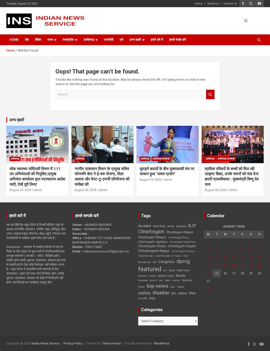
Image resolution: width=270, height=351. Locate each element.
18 (217, 265)
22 (250, 265)
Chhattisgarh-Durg (178, 237)
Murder (181, 276)
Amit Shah (159, 226)
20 (234, 265)
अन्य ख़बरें (16, 119)
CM (154, 262)
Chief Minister (145, 256)
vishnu (144, 292)
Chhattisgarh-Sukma (182, 251)
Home (198, 3)
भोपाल (192, 293)
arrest (170, 226)
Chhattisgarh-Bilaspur (152, 237)
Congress (166, 261)
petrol (153, 280)
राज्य (50, 40)
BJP (192, 225)
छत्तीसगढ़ (89, 40)
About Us (213, 3)
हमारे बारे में (157, 40)
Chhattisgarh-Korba (152, 246)
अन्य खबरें (135, 40)
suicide (176, 280)
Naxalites (143, 280)
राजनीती (108, 40)
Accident (144, 226)
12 (225, 258)
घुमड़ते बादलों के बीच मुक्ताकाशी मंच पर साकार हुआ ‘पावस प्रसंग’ (167, 171)
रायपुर (152, 298)
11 (217, 258)
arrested (181, 226)
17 (208, 265)
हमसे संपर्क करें (177, 40)
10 (208, 258)
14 (242, 258)
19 (225, 265)
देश (27, 40)
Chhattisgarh (151, 231)
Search (210, 94)
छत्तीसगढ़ (182, 293)
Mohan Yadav (166, 275)
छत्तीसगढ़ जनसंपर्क (161, 158)
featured (149, 269)
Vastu (180, 286)
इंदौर (173, 293)
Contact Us (230, 3)
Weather (161, 292)
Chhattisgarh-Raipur (154, 251)
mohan (152, 276)
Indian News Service (45, 343)
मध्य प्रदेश (142, 298)
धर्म (121, 40)
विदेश (38, 40)
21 (242, 265)
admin (38, 190)
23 (259, 265)
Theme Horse (111, 343)
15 (250, 258)
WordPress (161, 343)
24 (208, 273)
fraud (172, 270)
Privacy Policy (72, 343)
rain (161, 280)
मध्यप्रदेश (68, 40)
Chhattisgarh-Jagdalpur (153, 241)
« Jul (207, 289)
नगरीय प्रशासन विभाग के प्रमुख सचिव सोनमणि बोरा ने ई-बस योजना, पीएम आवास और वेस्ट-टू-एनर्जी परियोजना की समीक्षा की (102, 176)
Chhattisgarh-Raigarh (182, 246)
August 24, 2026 (20, 190)
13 (234, 258)
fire (165, 270)
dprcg (183, 261)
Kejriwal (142, 276)
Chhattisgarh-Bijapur (179, 232)
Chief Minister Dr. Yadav (168, 256)
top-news (157, 286)
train (172, 287)
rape (167, 280)
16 (259, 258)
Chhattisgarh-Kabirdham (183, 242)
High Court (183, 270)
